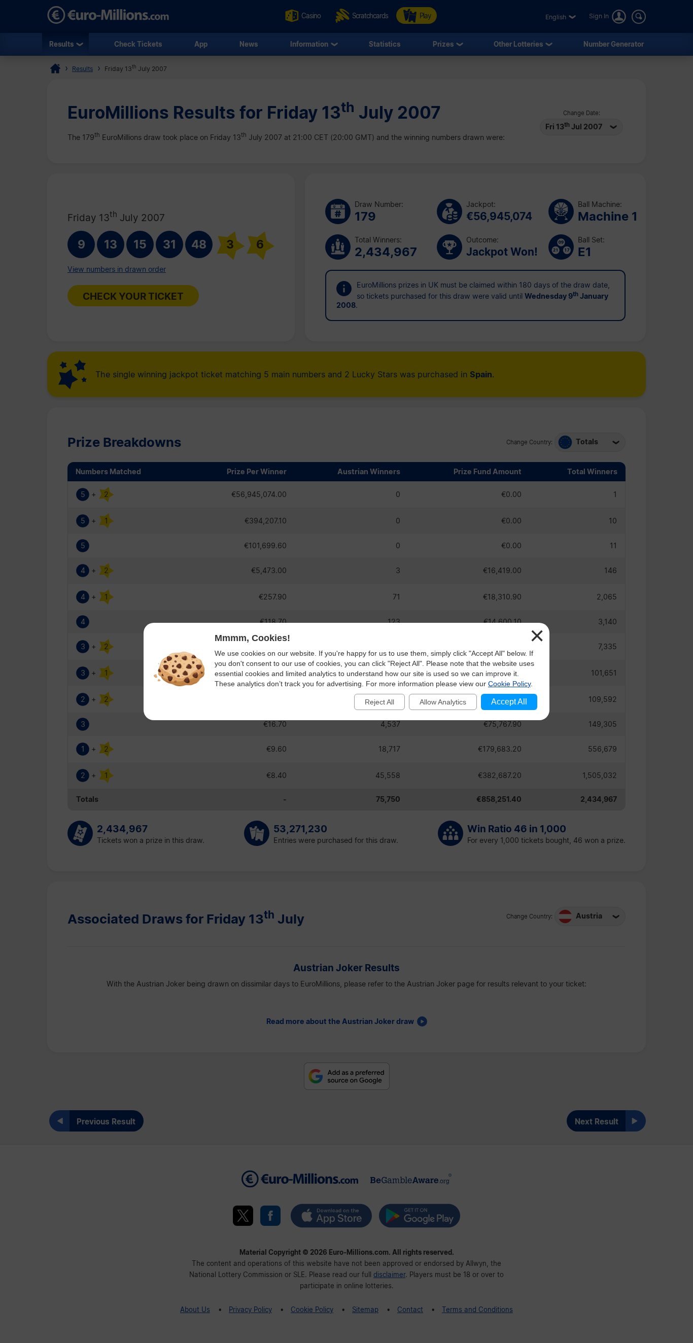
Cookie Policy (509, 684)
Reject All (379, 702)
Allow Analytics (443, 702)
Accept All (509, 701)
